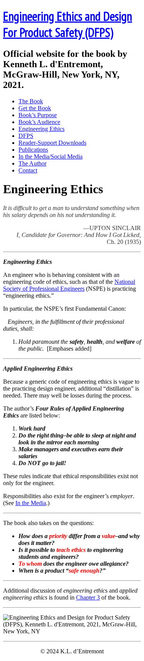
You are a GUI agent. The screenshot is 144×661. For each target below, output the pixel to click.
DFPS (25, 136)
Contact (27, 170)
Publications (33, 149)
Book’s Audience (39, 122)
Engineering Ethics (41, 129)
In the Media (30, 503)
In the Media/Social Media (50, 156)
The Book (30, 101)
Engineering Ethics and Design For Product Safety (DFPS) (67, 24)
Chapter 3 (88, 597)
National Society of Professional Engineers (69, 285)
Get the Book (34, 108)
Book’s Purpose (37, 115)
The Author (32, 163)
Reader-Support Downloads (52, 142)
